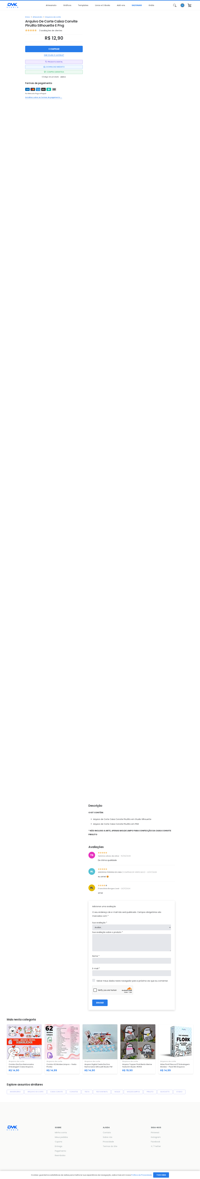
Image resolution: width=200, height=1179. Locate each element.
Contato (107, 1132)
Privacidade (108, 1141)
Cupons (58, 1141)
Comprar (53, 49)
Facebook (155, 1141)
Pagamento (60, 1151)
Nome (95, 956)
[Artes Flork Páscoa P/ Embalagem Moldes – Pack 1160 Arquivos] (175, 1049)
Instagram (156, 1137)
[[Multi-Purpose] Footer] (12, 5)
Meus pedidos (61, 1137)
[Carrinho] (189, 5)
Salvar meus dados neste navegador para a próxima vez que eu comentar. (132, 980)
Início (27, 17)
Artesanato (37, 17)
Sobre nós (107, 1137)
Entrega (58, 1146)
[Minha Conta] (182, 6)
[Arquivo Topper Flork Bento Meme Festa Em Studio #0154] (137, 1049)
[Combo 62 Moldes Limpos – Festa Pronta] (62, 1049)
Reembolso (60, 1155)
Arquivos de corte (53, 17)
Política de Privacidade (141, 1175)
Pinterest (155, 1132)
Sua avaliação (99, 922)
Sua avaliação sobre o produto (107, 932)
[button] (57, 5)
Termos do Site (110, 1146)
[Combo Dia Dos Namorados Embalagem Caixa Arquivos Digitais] (24, 1049)
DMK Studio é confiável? (54, 55)
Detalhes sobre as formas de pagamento (43, 97)
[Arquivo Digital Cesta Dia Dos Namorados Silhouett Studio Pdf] (100, 1049)
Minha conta (61, 1132)
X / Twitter (156, 1146)
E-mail (96, 968)
